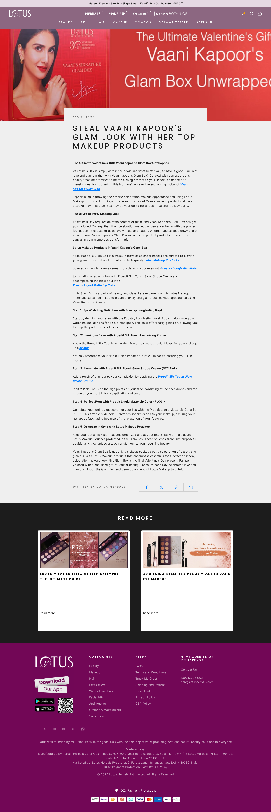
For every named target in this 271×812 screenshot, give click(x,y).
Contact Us (189, 669)
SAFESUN (204, 22)
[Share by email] (191, 487)
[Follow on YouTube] (64, 729)
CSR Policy (143, 703)
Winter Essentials (101, 691)
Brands (65, 22)
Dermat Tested (174, 22)
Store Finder (144, 691)
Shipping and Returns (150, 685)
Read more (47, 613)
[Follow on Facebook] (35, 729)
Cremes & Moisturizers (105, 710)
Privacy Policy (145, 697)
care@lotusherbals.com (197, 682)
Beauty (94, 666)
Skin (85, 22)
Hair (101, 22)
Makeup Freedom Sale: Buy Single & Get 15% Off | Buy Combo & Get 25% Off (135, 3)
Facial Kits (96, 697)
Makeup (120, 22)
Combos (143, 22)
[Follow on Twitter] (44, 729)
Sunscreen (96, 716)
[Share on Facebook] (146, 487)
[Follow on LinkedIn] (73, 729)
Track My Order (146, 678)
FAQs (139, 666)
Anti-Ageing (97, 703)
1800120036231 (192, 677)
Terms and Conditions (151, 672)
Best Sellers (97, 685)
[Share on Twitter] (161, 487)
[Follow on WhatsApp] (83, 729)
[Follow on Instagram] (54, 729)
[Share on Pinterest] (176, 487)
